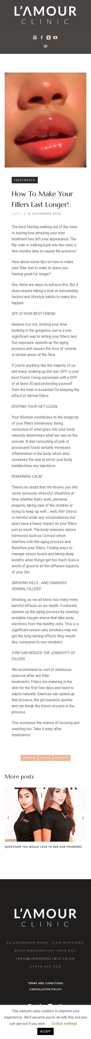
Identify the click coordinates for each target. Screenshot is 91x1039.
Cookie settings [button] (64, 1023)
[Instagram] (35, 37)
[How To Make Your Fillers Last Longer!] (45, 120)
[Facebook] (41, 37)
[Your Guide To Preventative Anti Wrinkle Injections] (45, 815)
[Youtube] (55, 37)
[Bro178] (45, 15)
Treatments (24, 180)
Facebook (29, 758)
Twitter (45, 758)
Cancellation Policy (45, 993)
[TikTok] (48, 37)
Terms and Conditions (45, 987)
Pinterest (62, 758)
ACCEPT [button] (45, 1031)
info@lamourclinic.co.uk (45, 962)
